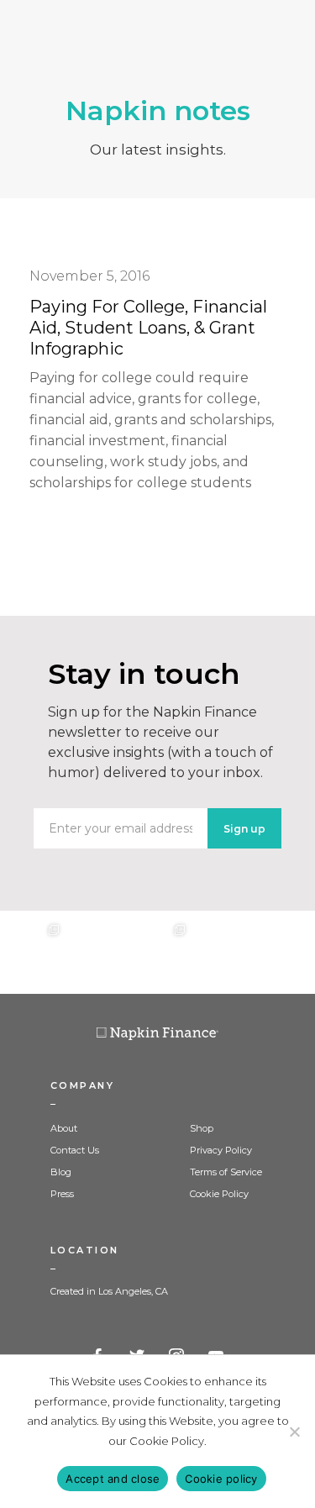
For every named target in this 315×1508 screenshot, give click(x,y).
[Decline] (294, 1431)
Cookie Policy (219, 1194)
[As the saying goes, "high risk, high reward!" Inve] (94, 952)
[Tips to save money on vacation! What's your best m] (157, 952)
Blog (60, 1172)
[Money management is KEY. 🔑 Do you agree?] (283, 952)
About (63, 1128)
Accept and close (113, 1478)
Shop (201, 1128)
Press (62, 1194)
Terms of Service (226, 1172)
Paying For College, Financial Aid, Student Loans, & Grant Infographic (148, 328)
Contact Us (74, 1150)
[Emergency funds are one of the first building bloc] (220, 952)
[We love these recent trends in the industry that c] (31, 952)
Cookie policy (221, 1478)
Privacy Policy (221, 1150)
